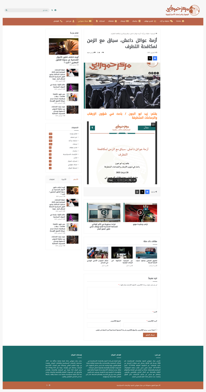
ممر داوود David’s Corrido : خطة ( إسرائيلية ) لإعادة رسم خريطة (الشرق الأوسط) (57, 97)
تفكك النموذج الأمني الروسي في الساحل (97, 261)
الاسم (155, 312)
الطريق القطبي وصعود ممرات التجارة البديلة (146, 261)
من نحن (68, 21)
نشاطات (111, 21)
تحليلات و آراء (164, 21)
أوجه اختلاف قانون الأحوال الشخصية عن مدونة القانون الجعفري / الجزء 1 (67, 59)
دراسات (134, 21)
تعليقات (52, 179)
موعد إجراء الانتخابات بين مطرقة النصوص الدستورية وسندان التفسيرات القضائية (58, 110)
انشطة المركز (72, 168)
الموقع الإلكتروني (116, 321)
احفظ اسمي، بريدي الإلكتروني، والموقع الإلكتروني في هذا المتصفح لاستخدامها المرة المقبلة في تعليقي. (125, 330)
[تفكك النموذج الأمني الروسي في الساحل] (97, 253)
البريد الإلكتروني (152, 321)
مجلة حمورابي (83, 21)
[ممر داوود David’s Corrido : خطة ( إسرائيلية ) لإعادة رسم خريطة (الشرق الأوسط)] (72, 97)
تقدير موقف (148, 21)
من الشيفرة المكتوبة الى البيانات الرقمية (122, 261)
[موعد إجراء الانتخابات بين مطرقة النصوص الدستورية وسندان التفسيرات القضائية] (72, 110)
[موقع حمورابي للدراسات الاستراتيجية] (184, 10)
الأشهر (75, 179)
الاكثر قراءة (73, 134)
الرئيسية (153, 33)
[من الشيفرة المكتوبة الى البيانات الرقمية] (122, 253)
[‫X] (150, 58)
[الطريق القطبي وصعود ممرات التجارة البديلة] (146, 253)
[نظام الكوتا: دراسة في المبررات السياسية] (72, 88)
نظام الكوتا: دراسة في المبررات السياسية (57, 85)
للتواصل (56, 21)
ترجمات (122, 21)
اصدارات (102, 21)
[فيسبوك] (155, 58)
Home (178, 21)
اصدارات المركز (72, 161)
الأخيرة (64, 179)
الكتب (75, 158)
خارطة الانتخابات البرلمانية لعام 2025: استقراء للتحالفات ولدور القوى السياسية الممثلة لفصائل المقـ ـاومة (57, 74)
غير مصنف (73, 137)
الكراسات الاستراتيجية (70, 154)
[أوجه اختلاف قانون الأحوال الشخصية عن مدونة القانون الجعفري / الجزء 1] (63, 46)
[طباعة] (137, 192)
